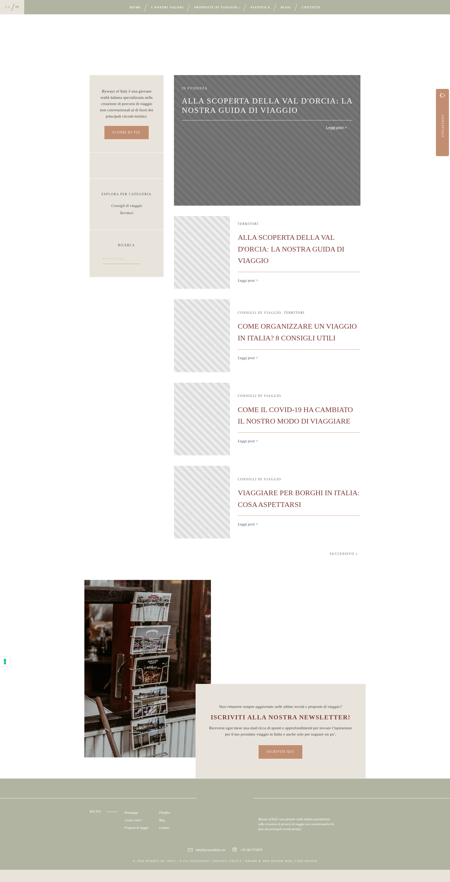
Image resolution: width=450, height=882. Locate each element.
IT (17, 7)
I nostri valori (167, 7)
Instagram (344, 818)
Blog (286, 7)
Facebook (348, 818)
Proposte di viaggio (216, 7)
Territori (126, 213)
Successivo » (344, 554)
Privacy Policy (227, 861)
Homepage (131, 812)
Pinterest (356, 818)
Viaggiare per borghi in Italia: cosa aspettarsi (299, 499)
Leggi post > (336, 127)
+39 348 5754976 (251, 850)
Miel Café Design (301, 861)
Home (135, 7)
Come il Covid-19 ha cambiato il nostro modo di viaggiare (295, 415)
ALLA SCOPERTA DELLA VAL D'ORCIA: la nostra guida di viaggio (291, 249)
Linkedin (352, 818)
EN (7, 7)
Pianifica (260, 7)
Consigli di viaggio (126, 206)
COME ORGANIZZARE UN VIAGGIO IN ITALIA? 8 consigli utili (297, 332)
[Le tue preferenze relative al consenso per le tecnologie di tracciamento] (5, 661)
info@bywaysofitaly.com (211, 850)
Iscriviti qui (280, 752)
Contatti (311, 7)
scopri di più (127, 132)
